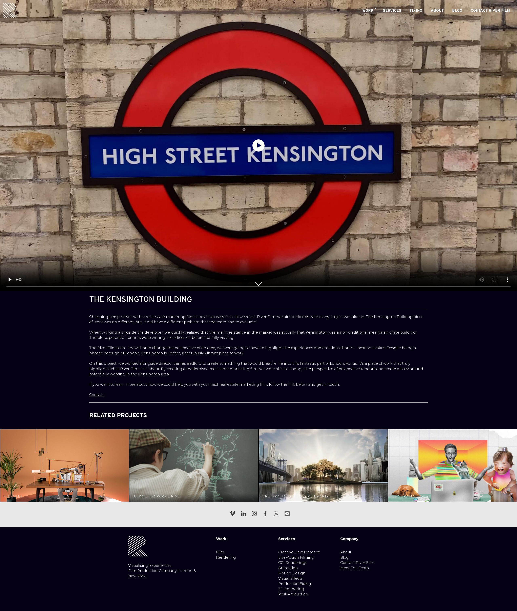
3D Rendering (291, 589)
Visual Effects (290, 578)
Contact (96, 395)
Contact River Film (357, 562)
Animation (288, 568)
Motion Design (292, 573)
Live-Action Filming (296, 557)
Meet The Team (354, 568)
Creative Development (299, 552)
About (345, 552)
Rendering (226, 557)
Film (220, 552)
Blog (344, 557)
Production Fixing (294, 584)
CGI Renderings (292, 562)
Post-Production (293, 594)
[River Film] (10, 10)
